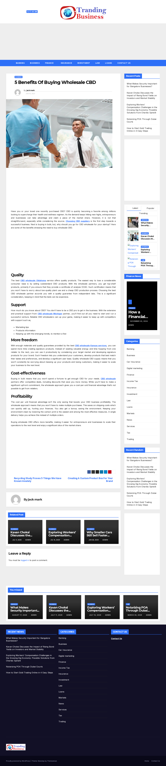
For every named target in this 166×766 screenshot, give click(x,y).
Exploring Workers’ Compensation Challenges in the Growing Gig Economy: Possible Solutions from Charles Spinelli (30, 658)
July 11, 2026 (57, 615)
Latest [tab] (135, 208)
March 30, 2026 (135, 615)
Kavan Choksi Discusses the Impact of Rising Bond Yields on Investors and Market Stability (142, 95)
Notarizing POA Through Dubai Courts (147, 265)
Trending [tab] (143, 213)
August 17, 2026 (20, 615)
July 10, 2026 (95, 615)
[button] (159, 63)
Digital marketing (134, 368)
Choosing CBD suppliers (78, 221)
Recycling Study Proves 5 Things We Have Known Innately (37, 479)
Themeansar (52, 761)
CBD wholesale (108, 378)
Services (145, 220)
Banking (20, 63)
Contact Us (124, 63)
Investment (83, 63)
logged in (25, 560)
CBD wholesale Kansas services (91, 345)
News (129, 420)
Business (35, 63)
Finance (49, 63)
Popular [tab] (150, 208)
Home (147, 761)
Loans (108, 63)
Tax (128, 433)
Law (97, 63)
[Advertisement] (83, 42)
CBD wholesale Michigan (50, 313)
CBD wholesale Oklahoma (33, 280)
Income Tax (132, 381)
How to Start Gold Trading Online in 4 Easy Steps (29, 672)
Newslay (41, 761)
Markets (130, 413)
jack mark (30, 90)
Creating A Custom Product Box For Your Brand (90, 479)
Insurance (66, 63)
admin (28, 540)
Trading (130, 439)
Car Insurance (133, 362)
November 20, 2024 (139, 321)
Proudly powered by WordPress (18, 761)
